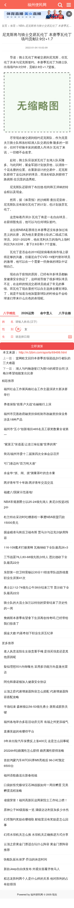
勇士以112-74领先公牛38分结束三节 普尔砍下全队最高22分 (36, 590)
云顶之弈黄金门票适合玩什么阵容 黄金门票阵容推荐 (36, 847)
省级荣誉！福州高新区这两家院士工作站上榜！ (36, 800)
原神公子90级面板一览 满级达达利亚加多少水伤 (36, 809)
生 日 (7, 336)
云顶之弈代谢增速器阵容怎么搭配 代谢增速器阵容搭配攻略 (36, 694)
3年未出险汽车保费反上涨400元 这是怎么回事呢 (36, 741)
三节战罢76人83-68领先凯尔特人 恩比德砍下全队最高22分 (35, 560)
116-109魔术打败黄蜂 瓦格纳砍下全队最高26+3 (36, 547)
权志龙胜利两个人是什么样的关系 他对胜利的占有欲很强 (36, 881)
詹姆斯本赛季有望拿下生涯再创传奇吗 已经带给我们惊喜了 (36, 621)
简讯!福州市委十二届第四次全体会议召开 (31, 454)
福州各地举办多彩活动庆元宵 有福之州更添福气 (36, 722)
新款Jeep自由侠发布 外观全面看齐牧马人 (32, 869)
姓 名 (7, 321)
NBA (21, 25)
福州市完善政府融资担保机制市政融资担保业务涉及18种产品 (36, 416)
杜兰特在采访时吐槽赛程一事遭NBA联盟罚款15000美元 (34, 520)
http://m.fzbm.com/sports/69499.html (43, 352)
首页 (4, 25)
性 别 (7, 329)
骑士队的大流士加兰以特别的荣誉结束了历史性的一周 (36, 605)
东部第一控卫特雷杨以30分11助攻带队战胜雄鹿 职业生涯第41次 (36, 575)
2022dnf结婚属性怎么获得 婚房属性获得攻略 (34, 750)
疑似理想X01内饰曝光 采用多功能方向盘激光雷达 (36, 669)
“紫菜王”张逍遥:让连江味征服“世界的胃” (30, 444)
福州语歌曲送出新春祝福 (20, 775)
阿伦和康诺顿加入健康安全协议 (25, 681)
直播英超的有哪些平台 (19, 731)
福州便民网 (37, 4)
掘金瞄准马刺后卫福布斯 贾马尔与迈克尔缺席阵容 (36, 535)
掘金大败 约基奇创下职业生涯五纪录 (28, 633)
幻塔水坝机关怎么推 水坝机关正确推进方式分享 (36, 834)
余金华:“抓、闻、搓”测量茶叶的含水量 (29, 473)
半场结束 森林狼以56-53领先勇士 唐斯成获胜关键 (36, 709)
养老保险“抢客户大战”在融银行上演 (27, 404)
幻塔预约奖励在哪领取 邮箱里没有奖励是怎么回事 (36, 822)
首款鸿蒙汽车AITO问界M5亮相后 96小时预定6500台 (34, 763)
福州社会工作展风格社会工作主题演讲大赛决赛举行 (36, 392)
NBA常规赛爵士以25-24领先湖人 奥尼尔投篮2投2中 (36, 504)
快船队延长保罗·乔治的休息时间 (25, 859)
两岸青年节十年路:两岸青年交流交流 (28, 482)
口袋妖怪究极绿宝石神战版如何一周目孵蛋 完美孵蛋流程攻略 (36, 788)
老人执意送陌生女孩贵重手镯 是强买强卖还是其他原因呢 (36, 654)
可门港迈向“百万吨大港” (20, 463)
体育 (13, 25)
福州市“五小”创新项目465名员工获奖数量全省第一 (36, 432)
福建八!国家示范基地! (18, 492)
